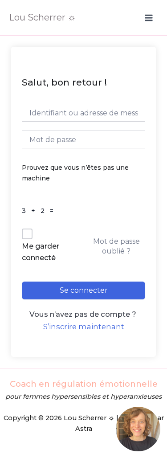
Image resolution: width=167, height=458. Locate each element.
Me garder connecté (40, 252)
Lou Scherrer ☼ (42, 17)
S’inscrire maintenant (83, 326)
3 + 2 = (40, 211)
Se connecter (84, 290)
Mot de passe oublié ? (116, 246)
